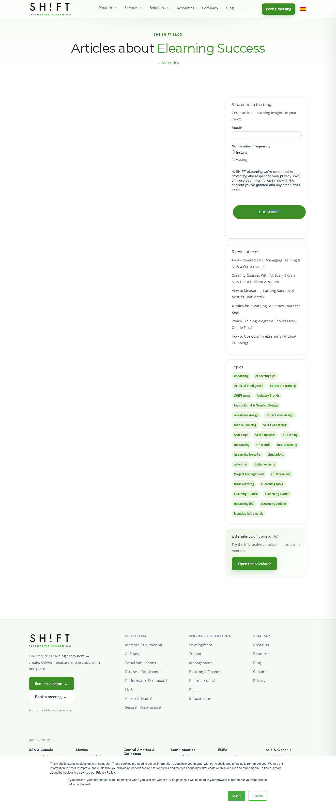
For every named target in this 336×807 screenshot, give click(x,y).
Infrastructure (200, 698)
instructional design (280, 415)
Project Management (249, 474)
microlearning (287, 445)
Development (200, 644)
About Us (261, 644)
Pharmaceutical (202, 680)
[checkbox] (267, 156)
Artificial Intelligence (248, 386)
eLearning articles (274, 503)
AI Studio (132, 653)
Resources (185, 8)
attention (240, 464)
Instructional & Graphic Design (256, 405)
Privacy (259, 680)
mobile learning (245, 425)
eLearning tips (265, 376)
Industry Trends (268, 395)
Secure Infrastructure (143, 707)
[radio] (267, 152)
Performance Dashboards (146, 680)
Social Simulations (140, 662)
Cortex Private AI (139, 698)
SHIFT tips (241, 435)
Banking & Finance (205, 671)
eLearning (241, 376)
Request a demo (51, 683)
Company (210, 8)
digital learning (264, 464)
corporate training (283, 386)
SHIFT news (242, 395)
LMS (129, 689)
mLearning (241, 445)
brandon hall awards (248, 513)
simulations (276, 454)
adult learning (280, 474)
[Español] (303, 9)
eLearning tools (272, 484)
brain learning (244, 484)
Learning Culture (246, 494)
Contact (259, 671)
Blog (230, 8)
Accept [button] (236, 795)
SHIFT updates (265, 435)
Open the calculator (254, 563)
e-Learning (290, 435)
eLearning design (246, 415)
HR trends (263, 445)
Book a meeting (278, 9)
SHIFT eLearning (274, 425)
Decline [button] (257, 795)
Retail (194, 689)
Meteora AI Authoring (143, 644)
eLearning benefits (247, 454)
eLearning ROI (244, 503)
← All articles (168, 62)
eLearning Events (277, 494)
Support (196, 653)
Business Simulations (143, 671)
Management (200, 662)
